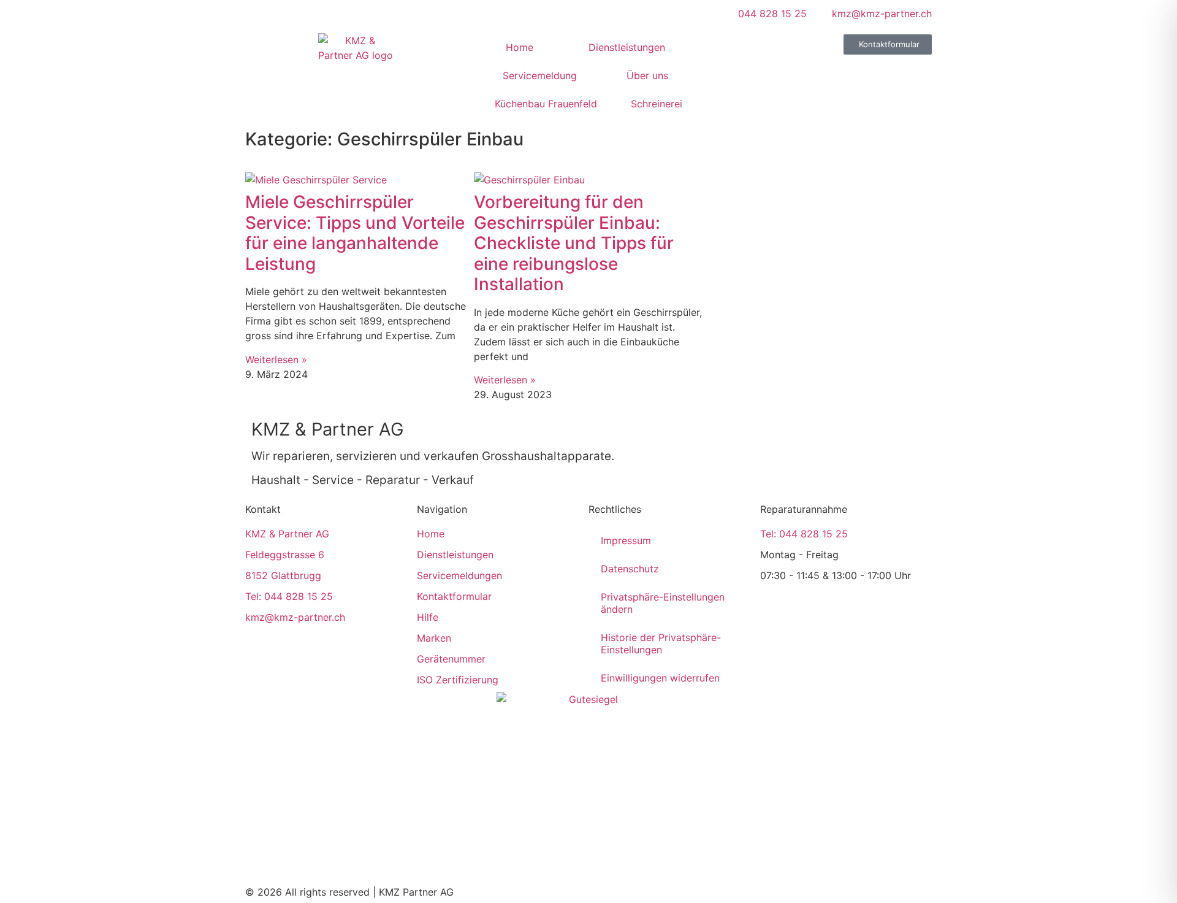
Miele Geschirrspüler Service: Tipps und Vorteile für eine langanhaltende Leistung (355, 232)
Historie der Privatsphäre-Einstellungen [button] (661, 643)
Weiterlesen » (276, 359)
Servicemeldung (540, 75)
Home (519, 47)
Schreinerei (656, 104)
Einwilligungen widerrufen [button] (660, 678)
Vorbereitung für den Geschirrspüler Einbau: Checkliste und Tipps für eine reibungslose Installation (574, 242)
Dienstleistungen (626, 47)
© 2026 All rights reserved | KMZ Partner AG (349, 892)
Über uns (647, 75)
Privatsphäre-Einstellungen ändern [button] (663, 603)
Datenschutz (630, 569)
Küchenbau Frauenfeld (546, 104)
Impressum (626, 540)
